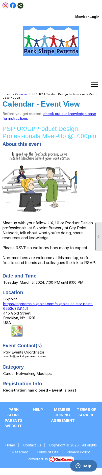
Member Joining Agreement (62, 415)
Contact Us (32, 445)
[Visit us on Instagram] (5, 5)
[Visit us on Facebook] (13, 5)
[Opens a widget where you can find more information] (83, 466)
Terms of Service (86, 412)
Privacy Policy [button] (78, 452)
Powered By (38, 459)
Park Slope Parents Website (14, 417)
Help (38, 409)
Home (6, 94)
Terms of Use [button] (48, 452)
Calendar (21, 94)
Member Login (87, 17)
